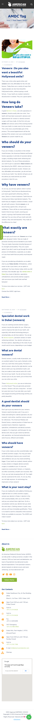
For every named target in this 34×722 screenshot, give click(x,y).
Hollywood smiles (11, 383)
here (3, 289)
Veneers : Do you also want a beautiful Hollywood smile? (15, 72)
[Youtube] (10, 574)
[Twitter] (3, 574)
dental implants (9, 338)
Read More (5, 297)
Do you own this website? (11, 670)
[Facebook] (7, 574)
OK (26, 671)
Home (8, 20)
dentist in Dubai (12, 111)
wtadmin (21, 62)
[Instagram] (14, 574)
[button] (9, 580)
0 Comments (8, 65)
